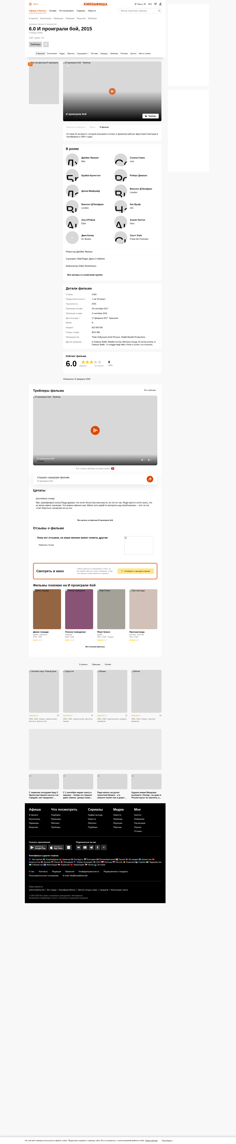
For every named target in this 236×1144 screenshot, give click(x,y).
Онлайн (52, 11)
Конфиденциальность (89, 871)
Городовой (104, 890)
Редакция (56, 871)
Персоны (117, 827)
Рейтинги (55, 823)
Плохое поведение (75, 632)
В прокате (33, 18)
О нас (31, 871)
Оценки (137, 827)
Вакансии (69, 871)
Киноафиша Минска (67, 890)
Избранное (139, 819)
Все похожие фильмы (95, 647)
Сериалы (81, 11)
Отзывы (138, 831)
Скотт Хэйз (136, 235)
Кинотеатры (45, 18)
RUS (150, 4)
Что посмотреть (66, 11)
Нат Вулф (135, 204)
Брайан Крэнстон (91, 175)
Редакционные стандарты (116, 871)
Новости (92, 11)
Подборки (70, 18)
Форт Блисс (103, 632)
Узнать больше (151, 1141)
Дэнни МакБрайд (90, 191)
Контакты (43, 871)
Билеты (137, 815)
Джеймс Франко (90, 158)
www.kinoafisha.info (37, 890)
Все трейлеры (150, 390)
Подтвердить (167, 1141)
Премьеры (58, 18)
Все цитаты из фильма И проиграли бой (95, 520)
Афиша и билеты (37, 11)
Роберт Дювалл (138, 175)
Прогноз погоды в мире (87, 890)
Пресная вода (136, 632)
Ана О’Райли (88, 220)
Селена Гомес (137, 158)
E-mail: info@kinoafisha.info (75, 875)
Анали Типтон (137, 220)
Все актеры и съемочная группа (85, 275)
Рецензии (81, 18)
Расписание (139, 823)
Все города (51, 890)
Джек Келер (87, 235)
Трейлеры (92, 18)
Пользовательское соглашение (43, 875)
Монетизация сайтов (119, 890)
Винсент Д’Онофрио (141, 189)
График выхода (95, 815)
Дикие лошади (41, 632)
